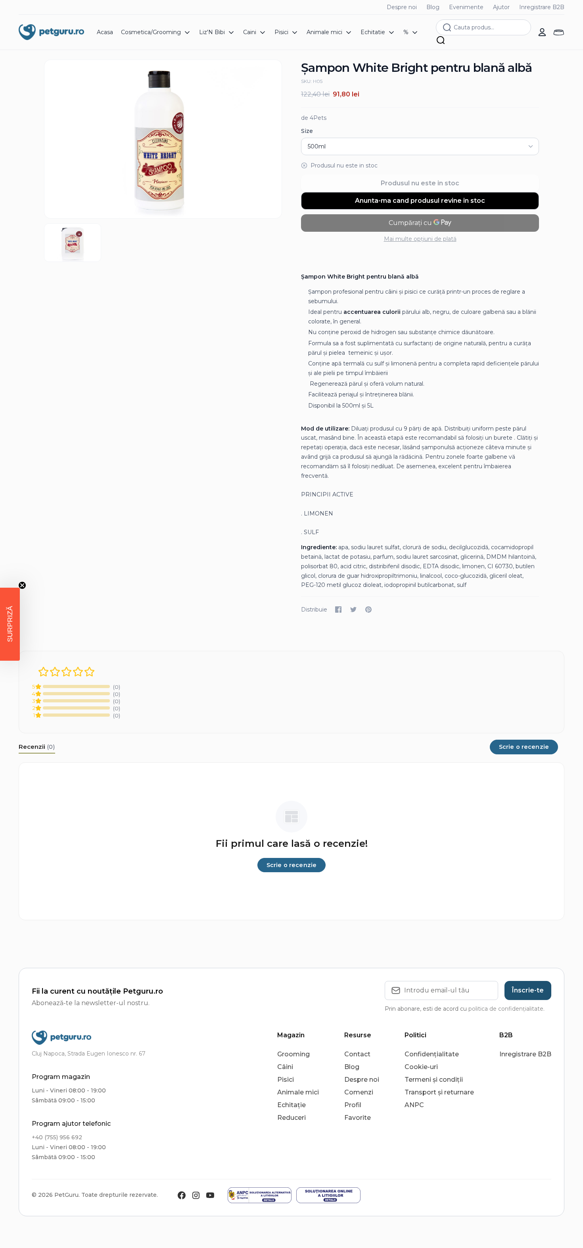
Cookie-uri (421, 1067)
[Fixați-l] (368, 609)
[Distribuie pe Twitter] (353, 609)
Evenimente (466, 7)
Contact (357, 1054)
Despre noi (402, 7)
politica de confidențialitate (505, 1008)
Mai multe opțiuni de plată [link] (420, 238)
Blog (432, 7)
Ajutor (501, 7)
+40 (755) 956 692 (57, 1137)
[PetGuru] (51, 32)
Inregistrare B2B (541, 7)
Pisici (285, 1079)
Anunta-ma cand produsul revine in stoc (420, 200)
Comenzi (358, 1092)
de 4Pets (313, 117)
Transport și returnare (439, 1092)
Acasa (105, 32)
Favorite (357, 1117)
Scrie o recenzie (524, 746)
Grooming (293, 1054)
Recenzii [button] (37, 746)
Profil (352, 1105)
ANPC (414, 1105)
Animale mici (298, 1092)
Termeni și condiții (434, 1079)
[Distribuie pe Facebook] (338, 609)
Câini (285, 1067)
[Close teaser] (22, 585)
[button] (10, 624)
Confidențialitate (432, 1054)
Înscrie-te (528, 990)
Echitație (291, 1105)
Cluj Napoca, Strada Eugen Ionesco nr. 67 (89, 1053)
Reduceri (291, 1117)
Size (307, 131)
